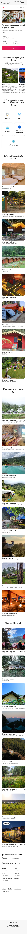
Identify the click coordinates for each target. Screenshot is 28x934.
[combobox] (13, 38)
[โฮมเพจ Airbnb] (3, 7)
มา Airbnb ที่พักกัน (19, 8)
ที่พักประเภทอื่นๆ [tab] (6, 858)
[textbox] (7, 43)
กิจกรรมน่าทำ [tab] (15, 858)
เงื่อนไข (18, 926)
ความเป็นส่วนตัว (11, 926)
